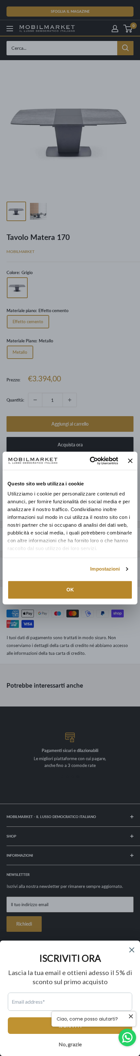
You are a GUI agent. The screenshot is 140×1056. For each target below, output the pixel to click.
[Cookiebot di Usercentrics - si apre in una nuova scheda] (90, 460)
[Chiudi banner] (130, 460)
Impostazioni (105, 569)
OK (70, 589)
